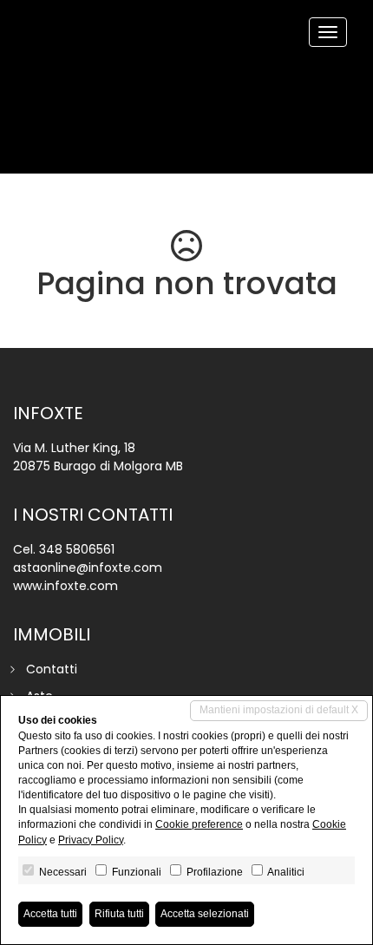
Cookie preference (199, 824)
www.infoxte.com (65, 585)
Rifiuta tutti (119, 914)
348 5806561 (77, 549)
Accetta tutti (50, 914)
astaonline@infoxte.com (87, 567)
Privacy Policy (90, 840)
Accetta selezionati (204, 914)
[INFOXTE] (26, 1)
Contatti (51, 669)
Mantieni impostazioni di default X (279, 710)
